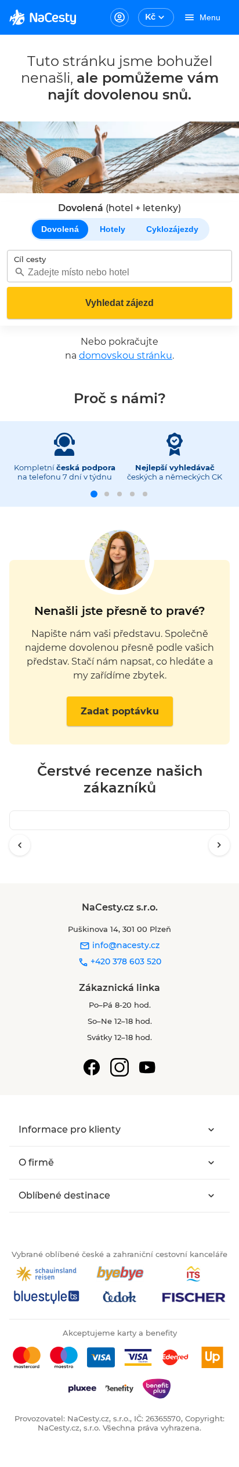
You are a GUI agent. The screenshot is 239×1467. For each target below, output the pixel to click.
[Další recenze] (219, 845)
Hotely (112, 229)
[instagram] (119, 1067)
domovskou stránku (125, 355)
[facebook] (91, 1067)
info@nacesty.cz (125, 945)
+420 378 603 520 (124, 961)
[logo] (42, 17)
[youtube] (147, 1067)
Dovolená (60, 229)
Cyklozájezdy (172, 229)
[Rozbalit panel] (211, 1129)
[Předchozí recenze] (19, 845)
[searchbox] (119, 272)
